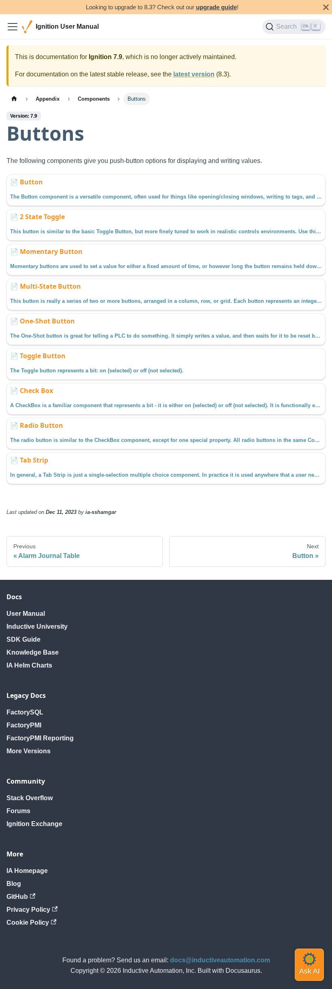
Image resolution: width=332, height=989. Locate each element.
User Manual (25, 613)
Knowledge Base (32, 652)
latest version (194, 74)
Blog (13, 883)
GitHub (17, 896)
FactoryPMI (23, 725)
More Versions (28, 751)
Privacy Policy (28, 909)
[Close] (326, 7)
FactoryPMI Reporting (40, 738)
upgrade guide (216, 7)
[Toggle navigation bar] (12, 27)
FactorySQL (24, 712)
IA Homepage (27, 870)
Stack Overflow (29, 798)
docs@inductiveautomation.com (220, 960)
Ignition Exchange (34, 823)
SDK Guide (23, 639)
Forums (18, 810)
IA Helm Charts (29, 665)
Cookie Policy (27, 922)
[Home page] (14, 99)
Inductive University (37, 626)
